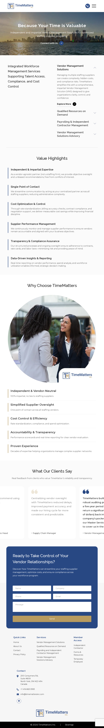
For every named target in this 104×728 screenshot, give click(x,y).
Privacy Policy (19, 654)
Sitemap (69, 725)
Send (52, 619)
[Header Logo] (20, 6)
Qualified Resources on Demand (51, 646)
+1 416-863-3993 (28, 689)
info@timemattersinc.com (32, 694)
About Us (17, 646)
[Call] (87, 6)
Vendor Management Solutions (50, 642)
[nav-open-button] (94, 6)
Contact (16, 650)
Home (16, 642)
